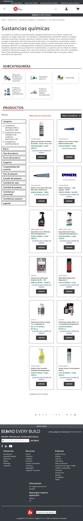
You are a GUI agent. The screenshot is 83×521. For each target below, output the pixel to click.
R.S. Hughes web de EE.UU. (38, 486)
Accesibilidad (59, 477)
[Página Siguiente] (75, 414)
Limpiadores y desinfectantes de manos (12, 144)
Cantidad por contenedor (8, 193)
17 (71, 415)
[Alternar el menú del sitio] (4, 9)
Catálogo (29, 459)
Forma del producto (11, 158)
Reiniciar (5, 115)
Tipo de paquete (10, 174)
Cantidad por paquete (12, 199)
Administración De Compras (49, 3)
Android (31, 498)
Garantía (58, 475)
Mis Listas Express (16, 3)
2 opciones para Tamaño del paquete (69, 195)
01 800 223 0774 (76, 432)
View (23, 128)
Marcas (28, 454)
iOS (30, 501)
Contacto (58, 459)
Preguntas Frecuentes (33, 470)
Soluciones (29, 466)
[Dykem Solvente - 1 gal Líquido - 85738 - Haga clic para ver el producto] (69, 175)
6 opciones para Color (69, 148)
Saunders (32, 489)
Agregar (41, 157)
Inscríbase (35, 441)
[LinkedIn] (6, 446)
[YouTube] (10, 446)
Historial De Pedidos (31, 3)
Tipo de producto (10, 153)
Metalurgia (6, 463)
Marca (6, 149)
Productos (12, 20)
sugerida (7, 203)
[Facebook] (3, 446)
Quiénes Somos (60, 454)
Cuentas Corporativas (33, 463)
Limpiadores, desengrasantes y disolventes (12, 128)
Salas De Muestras (61, 463)
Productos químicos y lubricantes (33, 20)
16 (67, 415)
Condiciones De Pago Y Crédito (65, 466)
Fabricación (7, 459)
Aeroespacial (7, 454)
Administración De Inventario (70, 3)
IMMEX (57, 480)
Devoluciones (59, 473)
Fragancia (7, 162)
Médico (5, 461)
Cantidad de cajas (11, 183)
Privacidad (58, 470)
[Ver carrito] (78, 9)
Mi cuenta (29, 461)
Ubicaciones (59, 461)
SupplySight (30, 468)
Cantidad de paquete (12, 187)
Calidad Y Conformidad (62, 468)
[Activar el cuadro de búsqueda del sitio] (55, 9)
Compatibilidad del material (11, 168)
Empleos (58, 456)
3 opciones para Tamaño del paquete (41, 242)
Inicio (4, 20)
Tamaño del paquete (12, 178)
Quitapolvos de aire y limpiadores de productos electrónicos (13, 136)
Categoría (7, 121)
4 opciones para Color (41, 194)
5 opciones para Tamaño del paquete (41, 151)
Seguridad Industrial (9, 456)
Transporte (7, 466)
